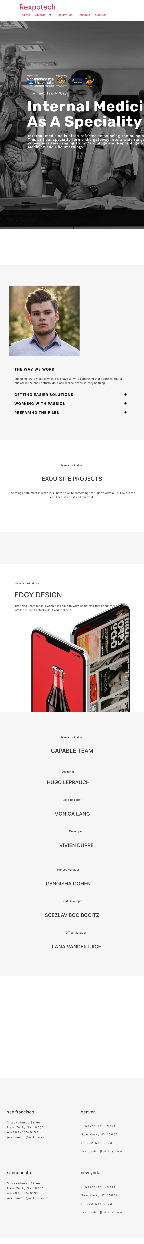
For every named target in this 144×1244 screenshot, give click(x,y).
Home (26, 15)
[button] (72, 369)
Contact (100, 15)
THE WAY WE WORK (34, 369)
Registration (65, 15)
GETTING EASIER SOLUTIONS (43, 395)
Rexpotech (37, 7)
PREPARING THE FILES (36, 413)
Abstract (41, 15)
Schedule (84, 15)
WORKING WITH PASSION (40, 404)
